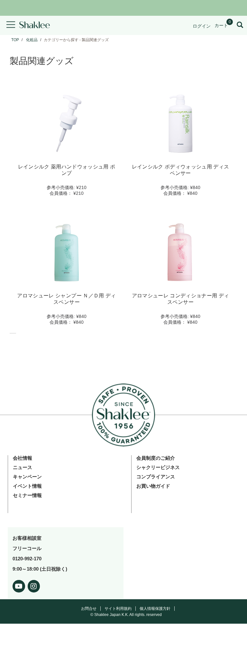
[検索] (240, 25)
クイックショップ (66, 151)
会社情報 (22, 458)
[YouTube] (19, 584)
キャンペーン (27, 476)
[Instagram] (34, 584)
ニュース (22, 467)
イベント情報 (27, 486)
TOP (15, 40)
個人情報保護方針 (155, 608)
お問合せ (88, 608)
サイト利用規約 (118, 608)
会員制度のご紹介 (155, 458)
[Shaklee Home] (34, 25)
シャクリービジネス (158, 467)
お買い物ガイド (153, 486)
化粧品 (32, 40)
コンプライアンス (155, 476)
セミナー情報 (27, 495)
